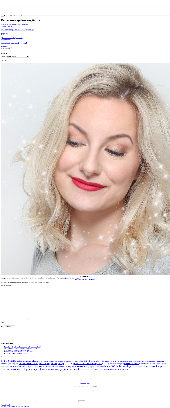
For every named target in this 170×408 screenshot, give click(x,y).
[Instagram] (40, 391)
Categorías (4, 56)
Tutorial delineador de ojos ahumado (14, 43)
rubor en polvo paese (5, 366)
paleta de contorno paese (116, 364)
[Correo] (44, 391)
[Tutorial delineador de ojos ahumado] (11, 38)
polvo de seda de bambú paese (87, 363)
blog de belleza (8, 360)
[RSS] (49, 391)
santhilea (152, 366)
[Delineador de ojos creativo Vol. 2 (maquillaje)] (14, 24)
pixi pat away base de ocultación (142, 366)
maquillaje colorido (21, 361)
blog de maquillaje (55, 363)
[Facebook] (35, 391)
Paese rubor (105, 363)
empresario (46, 361)
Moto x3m (7, 347)
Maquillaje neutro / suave (8, 39)
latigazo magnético (12, 364)
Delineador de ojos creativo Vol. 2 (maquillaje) (17, 30)
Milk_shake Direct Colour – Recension (22, 351)
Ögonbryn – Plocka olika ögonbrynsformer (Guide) (26, 347)
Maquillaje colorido (6, 26)
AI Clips (6, 348)
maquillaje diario (53, 361)
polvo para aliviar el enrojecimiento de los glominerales (121, 361)
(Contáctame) (91, 279)
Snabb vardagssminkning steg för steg (18, 350)
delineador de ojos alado (120, 369)
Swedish (8, 406)
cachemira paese (131, 363)
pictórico (43, 366)
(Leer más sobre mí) (81, 279)
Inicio (2, 16)
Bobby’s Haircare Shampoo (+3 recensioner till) (24, 348)
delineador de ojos (61, 361)
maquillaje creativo (36, 361)
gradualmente (66, 369)
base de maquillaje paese (147, 364)
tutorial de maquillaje (68, 363)
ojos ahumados (47, 369)
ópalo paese (165, 363)
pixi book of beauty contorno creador (59, 366)
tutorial (77, 369)
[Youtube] (54, 391)
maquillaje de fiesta (16, 366)
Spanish (8, 405)
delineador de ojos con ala (73, 361)
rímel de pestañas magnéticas (32, 363)
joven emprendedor (85, 369)
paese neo (158, 363)
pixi (48, 366)
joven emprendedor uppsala (95, 369)
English (18, 406)
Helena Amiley (5, 33)
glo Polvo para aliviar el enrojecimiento (146, 361)
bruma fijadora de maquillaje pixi (119, 366)
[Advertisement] (14, 308)
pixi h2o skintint (99, 366)
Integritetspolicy (84, 383)
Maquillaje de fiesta (30, 366)
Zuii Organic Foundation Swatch (17, 353)
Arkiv (2, 326)
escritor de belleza (15, 369)
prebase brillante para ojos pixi (82, 366)
